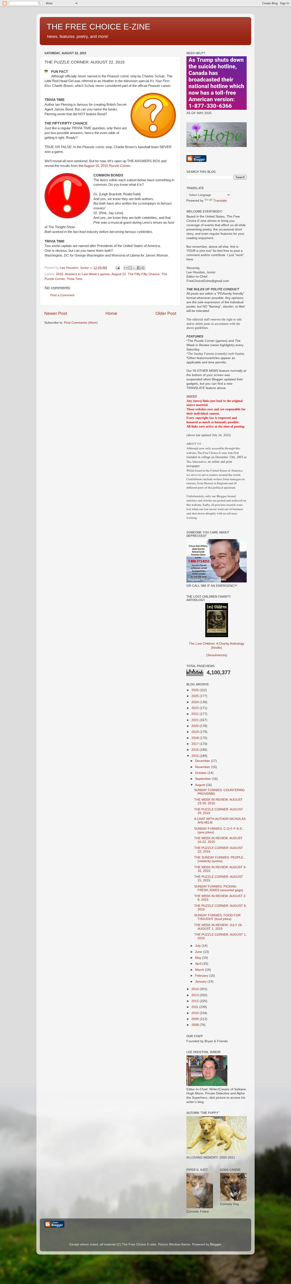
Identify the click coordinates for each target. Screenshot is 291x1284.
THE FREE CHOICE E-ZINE (98, 26)
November (203, 767)
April (198, 963)
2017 (195, 744)
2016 (195, 749)
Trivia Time (74, 279)
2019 (195, 732)
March (200, 969)
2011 (195, 1007)
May (198, 957)
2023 (195, 708)
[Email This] (125, 268)
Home (111, 313)
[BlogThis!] (130, 268)
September (203, 778)
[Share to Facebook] (138, 268)
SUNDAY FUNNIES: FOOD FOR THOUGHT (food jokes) (217, 917)
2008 (195, 1025)
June (199, 952)
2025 (195, 696)
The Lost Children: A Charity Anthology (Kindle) (216, 645)
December (203, 761)
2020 (195, 726)
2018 (195, 738)
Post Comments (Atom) (81, 322)
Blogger (215, 1244)
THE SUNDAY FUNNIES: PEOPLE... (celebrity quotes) (220, 859)
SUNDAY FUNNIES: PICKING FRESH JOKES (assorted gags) (218, 888)
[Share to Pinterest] (143, 268)
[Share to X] (134, 268)
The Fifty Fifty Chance (144, 274)
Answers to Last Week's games (87, 274)
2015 (59, 274)
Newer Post (55, 313)
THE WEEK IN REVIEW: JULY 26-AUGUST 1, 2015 (218, 926)
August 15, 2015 (107, 166)
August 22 (118, 274)
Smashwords (216, 655)
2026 (195, 690)
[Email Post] (117, 267)
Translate (220, 200)
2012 (195, 1001)
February (202, 975)
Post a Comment (62, 295)
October (201, 773)
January (201, 981)
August (200, 785)
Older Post (166, 313)
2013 (195, 995)
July (198, 945)
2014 (195, 989)
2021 (195, 720)
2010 (195, 1013)
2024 (195, 702)
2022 (195, 714)
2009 (195, 1019)
